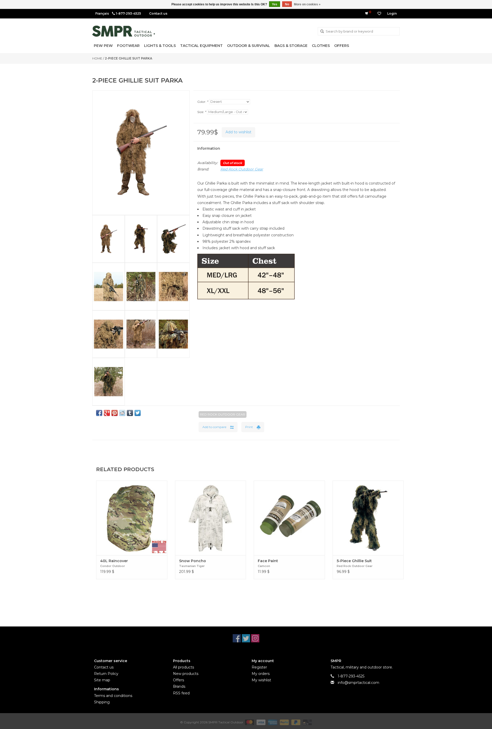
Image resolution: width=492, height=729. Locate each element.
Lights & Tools (160, 45)
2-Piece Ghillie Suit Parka (128, 58)
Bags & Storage (291, 45)
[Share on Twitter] (138, 413)
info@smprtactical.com (358, 682)
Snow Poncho (192, 561)
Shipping (102, 702)
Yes (274, 4)
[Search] (322, 31)
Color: (202, 102)
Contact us (158, 13)
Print (249, 427)
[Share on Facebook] (99, 413)
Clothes (321, 45)
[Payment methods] (249, 722)
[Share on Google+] (107, 413)
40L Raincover (114, 561)
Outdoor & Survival (248, 45)
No (287, 4)
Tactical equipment (201, 45)
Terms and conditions (113, 695)
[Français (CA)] (102, 13)
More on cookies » (307, 4)
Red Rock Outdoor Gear (241, 169)
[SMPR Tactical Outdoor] (123, 31)
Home (97, 58)
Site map (102, 680)
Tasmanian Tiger (192, 566)
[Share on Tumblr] (130, 413)
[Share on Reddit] (122, 413)
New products (185, 673)
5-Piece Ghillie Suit (354, 561)
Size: (201, 112)
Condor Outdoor (112, 566)
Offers (341, 45)
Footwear (128, 45)
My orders (261, 673)
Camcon (264, 566)
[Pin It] (114, 413)
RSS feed (181, 693)
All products (183, 667)
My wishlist (261, 680)
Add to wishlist (238, 132)
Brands (179, 686)
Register (259, 667)
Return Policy (106, 673)
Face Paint (268, 561)
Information (208, 148)
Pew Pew (103, 45)
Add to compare (214, 427)
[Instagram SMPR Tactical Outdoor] (255, 638)
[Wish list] (379, 14)
